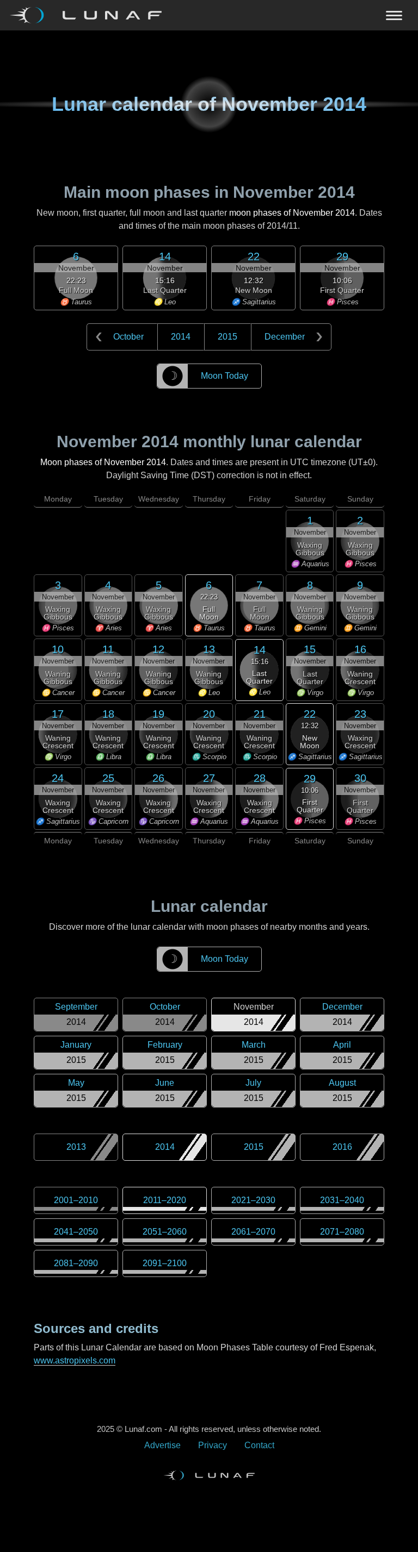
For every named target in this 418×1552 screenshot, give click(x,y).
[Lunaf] (90, 15)
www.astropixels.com (74, 1360)
